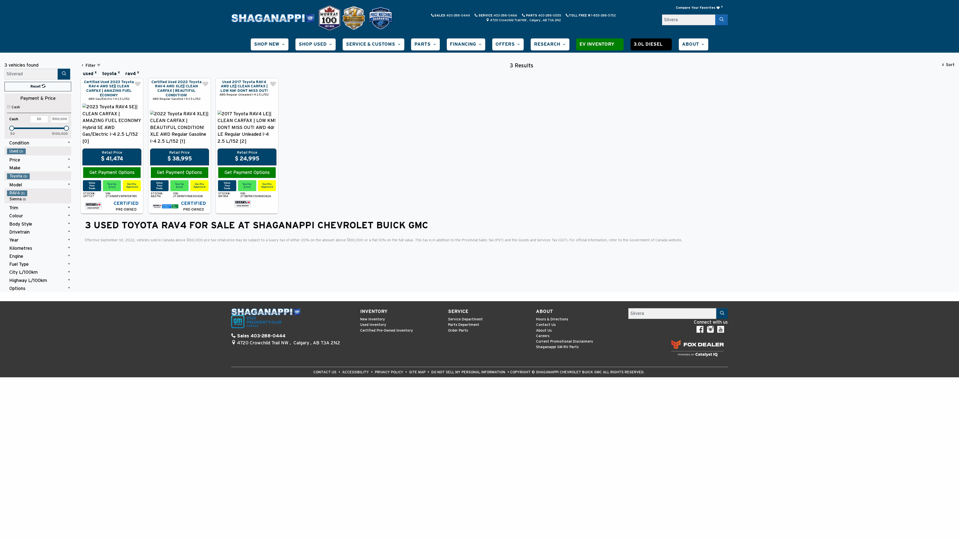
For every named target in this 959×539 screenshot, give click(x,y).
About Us (544, 330)
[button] (269, 44)
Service (458, 311)
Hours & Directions (552, 319)
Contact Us (546, 325)
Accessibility (356, 372)
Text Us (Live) (111, 185)
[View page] (330, 17)
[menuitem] (39, 151)
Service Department (465, 319)
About (544, 311)
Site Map (418, 372)
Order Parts (458, 330)
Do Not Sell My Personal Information (468, 372)
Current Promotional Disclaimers (564, 341)
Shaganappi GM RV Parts (557, 347)
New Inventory (372, 319)
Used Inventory (373, 325)
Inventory (374, 311)
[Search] (721, 19)
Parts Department (463, 325)
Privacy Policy (389, 372)
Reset (36, 86)
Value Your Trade (92, 185)
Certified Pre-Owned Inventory (386, 330)
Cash (15, 107)
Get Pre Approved (132, 185)
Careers (542, 336)
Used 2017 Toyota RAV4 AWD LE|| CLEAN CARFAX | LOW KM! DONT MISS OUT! (244, 86)
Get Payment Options (112, 172)
